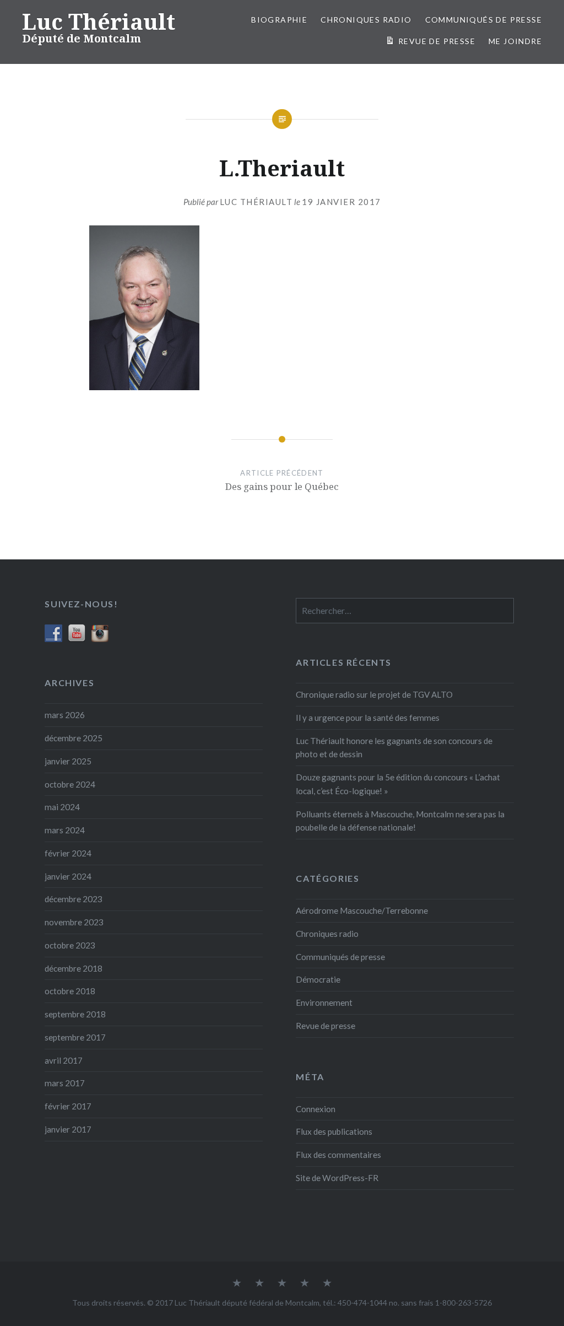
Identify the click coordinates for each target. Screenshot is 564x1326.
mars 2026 (65, 715)
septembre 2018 (75, 1014)
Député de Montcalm (81, 38)
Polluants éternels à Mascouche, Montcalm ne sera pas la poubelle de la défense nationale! (400, 821)
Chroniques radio (366, 19)
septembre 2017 (75, 1037)
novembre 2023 (74, 922)
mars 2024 (65, 830)
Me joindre (515, 41)
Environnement (324, 1002)
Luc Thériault (98, 21)
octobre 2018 (70, 991)
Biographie (279, 19)
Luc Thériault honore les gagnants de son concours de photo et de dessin (394, 747)
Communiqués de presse (340, 957)
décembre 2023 (73, 899)
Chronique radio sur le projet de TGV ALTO (374, 694)
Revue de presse (325, 1026)
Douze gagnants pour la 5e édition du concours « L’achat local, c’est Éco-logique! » (398, 784)
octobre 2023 (70, 945)
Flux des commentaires (338, 1155)
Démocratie (318, 979)
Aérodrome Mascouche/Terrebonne (362, 910)
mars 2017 (65, 1083)
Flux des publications (334, 1131)
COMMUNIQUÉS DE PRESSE (483, 19)
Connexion (315, 1109)
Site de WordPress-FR (337, 1178)
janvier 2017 (68, 1129)
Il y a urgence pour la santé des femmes (368, 718)
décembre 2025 (73, 738)
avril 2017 (64, 1060)
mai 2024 (62, 807)
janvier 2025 (68, 761)
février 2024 (68, 853)
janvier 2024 (68, 876)
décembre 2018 (73, 968)
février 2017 (68, 1106)
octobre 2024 (70, 784)
